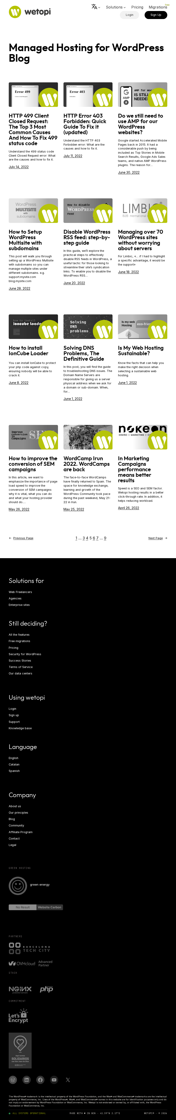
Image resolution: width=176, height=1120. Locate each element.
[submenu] (95, 7)
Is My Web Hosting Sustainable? (141, 350)
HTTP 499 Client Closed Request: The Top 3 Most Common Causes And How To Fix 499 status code (33, 129)
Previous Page (21, 538)
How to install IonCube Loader (28, 350)
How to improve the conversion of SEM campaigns (33, 464)
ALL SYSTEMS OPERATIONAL (29, 1113)
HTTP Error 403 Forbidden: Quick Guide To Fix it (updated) (84, 124)
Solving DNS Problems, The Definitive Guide (83, 353)
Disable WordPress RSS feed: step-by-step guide (86, 237)
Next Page (157, 538)
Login (129, 15)
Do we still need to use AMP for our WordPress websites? (140, 124)
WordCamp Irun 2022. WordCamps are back (86, 464)
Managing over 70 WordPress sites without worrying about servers (140, 240)
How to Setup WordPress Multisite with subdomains (25, 240)
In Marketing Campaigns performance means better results (134, 469)
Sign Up (156, 15)
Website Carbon (49, 907)
